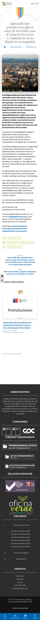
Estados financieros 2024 (20, 546)
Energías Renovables (11, 331)
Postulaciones (12, 242)
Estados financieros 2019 (20, 531)
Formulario (20, 576)
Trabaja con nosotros (26, 242)
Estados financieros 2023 (20, 543)
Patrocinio (20, 579)
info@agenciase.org (20, 588)
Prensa (20, 582)
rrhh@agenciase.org (17, 216)
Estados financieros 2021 (20, 537)
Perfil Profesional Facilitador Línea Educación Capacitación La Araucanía (14, 228)
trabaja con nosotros (14, 247)
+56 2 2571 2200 (20, 585)
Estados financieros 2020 (20, 534)
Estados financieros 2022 (20, 540)
